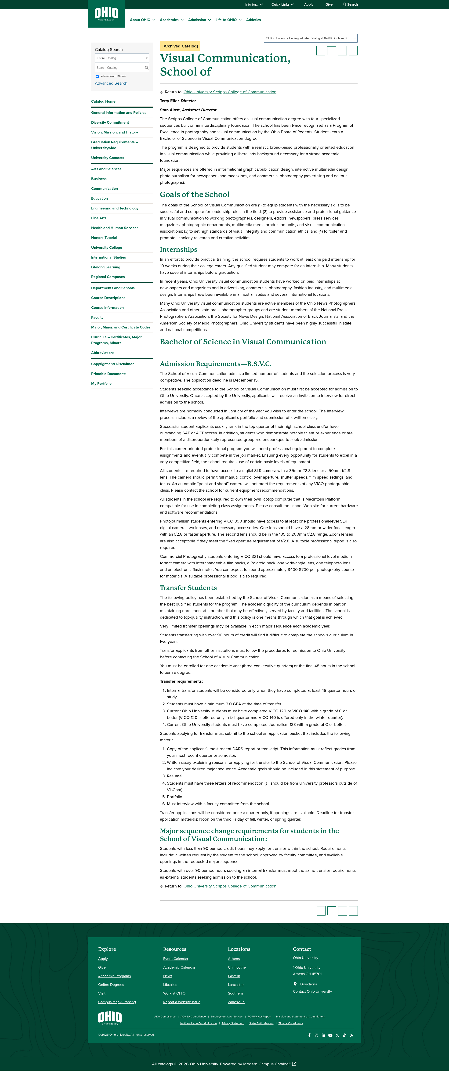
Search (352, 4)
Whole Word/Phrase (113, 76)
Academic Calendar (179, 967)
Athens (234, 958)
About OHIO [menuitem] (140, 19)
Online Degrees (111, 984)
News (167, 975)
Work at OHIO (174, 993)
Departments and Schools (113, 288)
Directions (308, 984)
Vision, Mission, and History (114, 132)
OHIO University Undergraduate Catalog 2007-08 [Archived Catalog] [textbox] (309, 38)
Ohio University (119, 1034)
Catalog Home (103, 101)
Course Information (107, 307)
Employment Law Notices (227, 1016)
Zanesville (236, 1001)
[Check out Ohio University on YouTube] (330, 1035)
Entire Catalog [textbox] (106, 58)
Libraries (170, 984)
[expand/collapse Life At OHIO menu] (240, 19)
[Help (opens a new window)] (353, 50)
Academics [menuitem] (169, 19)
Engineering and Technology (114, 208)
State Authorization (261, 1023)
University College (106, 247)
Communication (104, 188)
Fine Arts (98, 218)
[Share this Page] (331, 50)
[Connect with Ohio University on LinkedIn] (323, 1035)
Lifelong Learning (105, 267)
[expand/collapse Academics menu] (182, 19)
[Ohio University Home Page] (110, 1018)
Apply (308, 4)
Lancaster (236, 984)
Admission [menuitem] (197, 19)
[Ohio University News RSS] (351, 1035)
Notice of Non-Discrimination (198, 1023)
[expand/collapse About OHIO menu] (153, 19)
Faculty (97, 317)
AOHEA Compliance (193, 1016)
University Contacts (107, 157)
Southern (235, 993)
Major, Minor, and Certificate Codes (121, 327)
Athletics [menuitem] (253, 19)
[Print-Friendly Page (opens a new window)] (342, 50)
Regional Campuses (108, 276)
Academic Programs (114, 975)
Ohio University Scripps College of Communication (230, 92)
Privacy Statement (233, 1023)
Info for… (252, 4)
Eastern (234, 975)
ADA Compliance (165, 1016)
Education (99, 198)
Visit (101, 993)
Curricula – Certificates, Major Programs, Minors (116, 340)
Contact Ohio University (312, 991)
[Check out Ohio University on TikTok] (344, 1035)
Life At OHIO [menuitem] (226, 19)
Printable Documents (109, 373)
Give (329, 4)
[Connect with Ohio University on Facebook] (309, 1035)
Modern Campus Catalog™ (266, 1064)
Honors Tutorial (104, 237)
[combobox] (311, 38)
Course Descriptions (108, 297)
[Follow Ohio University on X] (337, 1035)
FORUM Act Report (259, 1016)
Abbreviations (103, 352)
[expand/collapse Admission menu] (209, 19)
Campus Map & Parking (117, 1001)
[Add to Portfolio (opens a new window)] (320, 50)
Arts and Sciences (106, 169)
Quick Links (281, 4)
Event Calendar (175, 958)
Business (99, 178)
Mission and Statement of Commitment (300, 1016)
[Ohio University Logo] (106, 19)
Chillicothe (237, 967)
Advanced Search (111, 83)
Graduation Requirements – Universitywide (114, 145)
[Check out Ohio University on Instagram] (316, 1035)
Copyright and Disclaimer (112, 364)
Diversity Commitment (110, 122)
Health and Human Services (114, 228)
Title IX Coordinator (291, 1023)
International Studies (108, 257)
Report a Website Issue (181, 1001)
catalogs (165, 1064)
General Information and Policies (118, 112)
